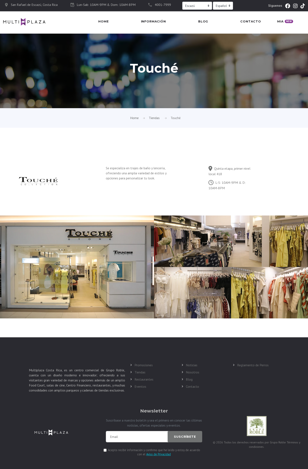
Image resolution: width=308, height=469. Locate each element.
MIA (284, 21)
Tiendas (154, 118)
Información (153, 21)
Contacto (250, 21)
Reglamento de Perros (253, 365)
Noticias (191, 365)
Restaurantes (144, 379)
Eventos (140, 386)
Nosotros (192, 372)
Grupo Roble (278, 442)
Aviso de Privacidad (158, 454)
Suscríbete (185, 437)
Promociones (144, 365)
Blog (203, 21)
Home (103, 21)
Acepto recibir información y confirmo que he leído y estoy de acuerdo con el (154, 452)
